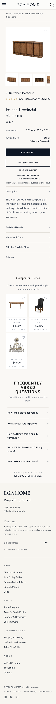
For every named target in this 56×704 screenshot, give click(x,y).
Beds (6, 591)
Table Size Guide (12, 647)
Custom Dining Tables (14, 582)
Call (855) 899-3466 (28, 163)
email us (37, 476)
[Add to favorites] (45, 32)
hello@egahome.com (14, 511)
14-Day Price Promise (15, 642)
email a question (29, 170)
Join (45, 543)
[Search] (52, 4)
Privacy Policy (30, 691)
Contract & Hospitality (15, 617)
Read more (11, 217)
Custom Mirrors (11, 587)
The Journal (9, 667)
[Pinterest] (17, 697)
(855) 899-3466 (22, 476)
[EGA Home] (28, 5)
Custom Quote (11, 621)
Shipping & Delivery (13, 637)
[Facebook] (11, 697)
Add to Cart (28, 152)
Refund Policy (45, 691)
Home (9, 13)
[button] (28, 191)
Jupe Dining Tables (13, 577)
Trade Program (11, 607)
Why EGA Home (12, 663)
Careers (8, 672)
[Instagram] (5, 697)
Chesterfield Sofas (13, 572)
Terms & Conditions (12, 691)
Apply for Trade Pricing (15, 612)
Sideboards (19, 13)
